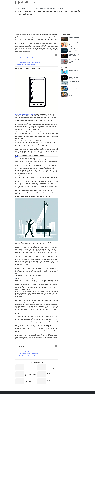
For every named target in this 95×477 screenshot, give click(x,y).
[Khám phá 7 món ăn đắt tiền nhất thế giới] (64, 56)
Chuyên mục (67, 2)
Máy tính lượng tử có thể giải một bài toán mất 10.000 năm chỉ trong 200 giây (30, 374)
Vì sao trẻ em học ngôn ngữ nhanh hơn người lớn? (73, 44)
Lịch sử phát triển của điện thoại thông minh (25, 57)
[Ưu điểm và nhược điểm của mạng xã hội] (64, 72)
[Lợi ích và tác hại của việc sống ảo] (64, 83)
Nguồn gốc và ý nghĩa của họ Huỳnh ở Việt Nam (74, 76)
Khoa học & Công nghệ (25, 8)
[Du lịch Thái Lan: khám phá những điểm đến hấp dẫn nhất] (64, 94)
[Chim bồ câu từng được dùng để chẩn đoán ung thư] (41, 367)
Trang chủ (61, 2)
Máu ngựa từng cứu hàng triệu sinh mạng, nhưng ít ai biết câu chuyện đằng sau (30, 381)
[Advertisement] (47, 24)
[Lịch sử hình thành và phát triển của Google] (41, 374)
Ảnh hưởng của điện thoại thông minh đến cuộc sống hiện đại (28, 62)
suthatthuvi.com (49, 392)
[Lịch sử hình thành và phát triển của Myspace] (41, 381)
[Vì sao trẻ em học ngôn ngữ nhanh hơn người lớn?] (64, 44)
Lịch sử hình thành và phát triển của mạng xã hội (73, 88)
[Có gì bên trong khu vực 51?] (64, 39)
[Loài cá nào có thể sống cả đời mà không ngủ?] (64, 50)
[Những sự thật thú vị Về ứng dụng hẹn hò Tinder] (64, 61)
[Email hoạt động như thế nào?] (19, 367)
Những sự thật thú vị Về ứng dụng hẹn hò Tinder (74, 60)
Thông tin (73, 2)
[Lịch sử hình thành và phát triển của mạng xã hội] (64, 88)
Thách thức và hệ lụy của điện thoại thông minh (26, 64)
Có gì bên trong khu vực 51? (74, 38)
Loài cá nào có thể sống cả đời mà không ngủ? (74, 49)
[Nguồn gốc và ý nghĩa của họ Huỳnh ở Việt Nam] (64, 77)
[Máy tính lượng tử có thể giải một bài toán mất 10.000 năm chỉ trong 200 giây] (19, 374)
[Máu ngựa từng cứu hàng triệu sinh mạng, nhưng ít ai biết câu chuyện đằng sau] (19, 381)
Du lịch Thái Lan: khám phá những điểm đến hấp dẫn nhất (74, 94)
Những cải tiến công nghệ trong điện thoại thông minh (27, 351)
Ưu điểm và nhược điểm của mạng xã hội (74, 71)
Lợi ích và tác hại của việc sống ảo (74, 82)
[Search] (79, 2)
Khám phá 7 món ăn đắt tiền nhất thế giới (74, 55)
